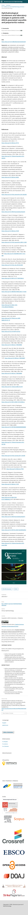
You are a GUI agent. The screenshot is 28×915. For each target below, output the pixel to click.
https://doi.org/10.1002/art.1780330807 (15, 358)
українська (5, 725)
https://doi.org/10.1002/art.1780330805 (12, 345)
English (4, 723)
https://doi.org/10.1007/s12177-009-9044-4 (13, 278)
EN (16, 589)
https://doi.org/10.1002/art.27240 (10, 231)
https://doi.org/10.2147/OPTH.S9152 (11, 331)
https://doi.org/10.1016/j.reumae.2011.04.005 (13, 455)
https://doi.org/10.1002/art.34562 (10, 177)
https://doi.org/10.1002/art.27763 (15, 469)
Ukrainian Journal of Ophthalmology (13, 1)
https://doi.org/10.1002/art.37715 (10, 143)
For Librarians (5, 746)
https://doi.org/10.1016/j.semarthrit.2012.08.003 (14, 194)
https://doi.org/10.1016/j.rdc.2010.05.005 (12, 265)
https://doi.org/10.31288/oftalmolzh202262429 (14, 41)
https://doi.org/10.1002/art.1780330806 (12, 373)
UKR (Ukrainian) (7, 589)
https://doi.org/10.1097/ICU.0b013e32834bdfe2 (14, 530)
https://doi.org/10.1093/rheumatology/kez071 (13, 516)
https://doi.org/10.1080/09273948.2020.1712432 (14, 291)
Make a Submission (8, 732)
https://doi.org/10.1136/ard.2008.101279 (12, 386)
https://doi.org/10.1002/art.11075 (10, 484)
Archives (8, 5)
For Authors (5, 744)
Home (3, 5)
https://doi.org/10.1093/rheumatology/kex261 (13, 211)
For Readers (5, 741)
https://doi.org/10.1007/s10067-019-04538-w (13, 402)
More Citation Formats (8, 713)
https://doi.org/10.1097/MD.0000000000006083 (14, 427)
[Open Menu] (1, 1)
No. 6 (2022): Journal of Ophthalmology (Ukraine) (13, 6)
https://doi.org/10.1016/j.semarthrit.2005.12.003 (14, 242)
